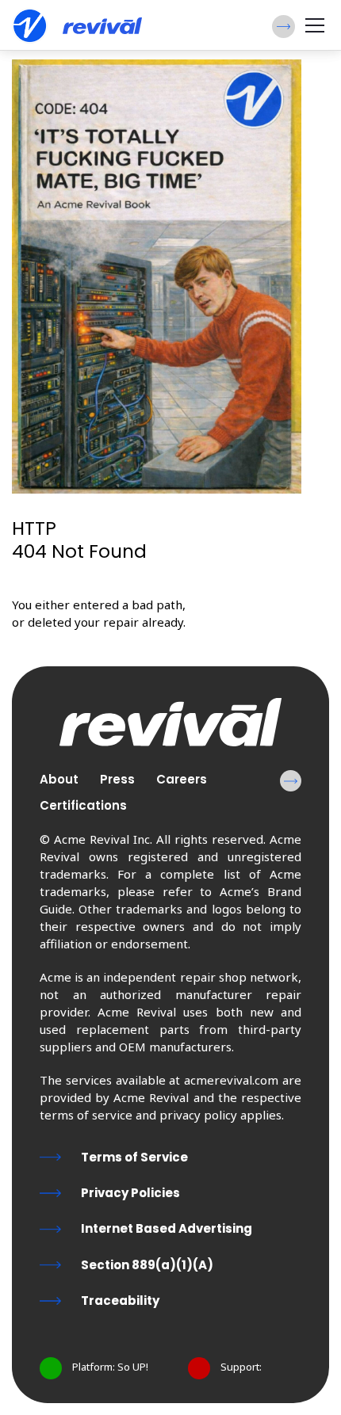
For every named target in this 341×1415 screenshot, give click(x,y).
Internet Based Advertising (166, 1228)
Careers (181, 779)
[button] (283, 26)
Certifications (83, 805)
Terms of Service (134, 1157)
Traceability (120, 1300)
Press (117, 779)
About (59, 779)
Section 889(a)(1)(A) (147, 1265)
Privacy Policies (130, 1192)
